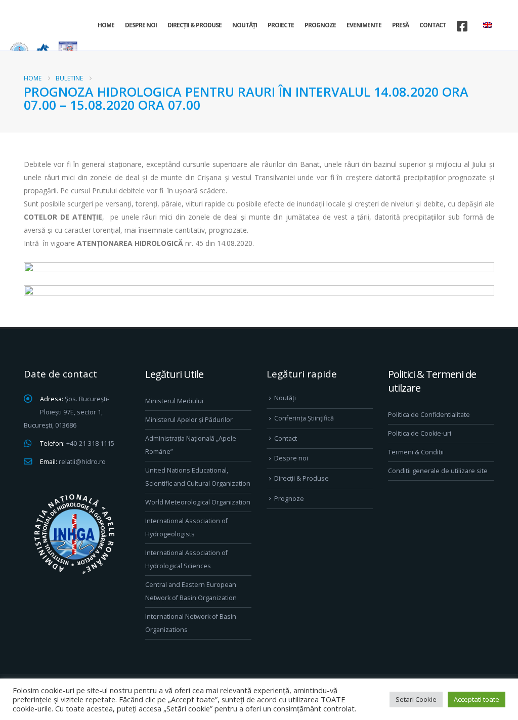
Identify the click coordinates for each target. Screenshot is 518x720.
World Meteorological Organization (197, 502)
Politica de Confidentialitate (429, 414)
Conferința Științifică (304, 418)
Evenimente (364, 25)
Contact (432, 25)
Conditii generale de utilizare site (438, 471)
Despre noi (141, 25)
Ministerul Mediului (174, 401)
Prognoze (320, 25)
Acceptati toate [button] (476, 699)
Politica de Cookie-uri (419, 433)
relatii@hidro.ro (82, 461)
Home (106, 25)
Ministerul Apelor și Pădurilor (189, 419)
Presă (400, 25)
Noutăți (244, 25)
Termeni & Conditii (416, 452)
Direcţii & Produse (194, 25)
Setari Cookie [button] (416, 699)
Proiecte (281, 25)
